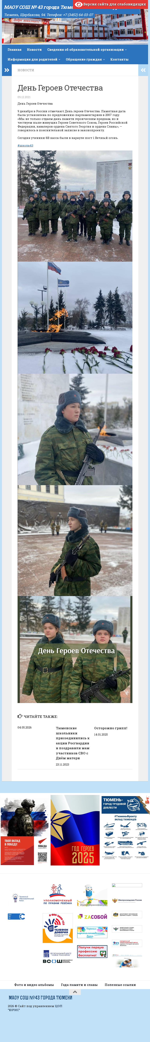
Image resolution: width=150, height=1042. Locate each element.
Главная (14, 49)
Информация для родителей (32, 59)
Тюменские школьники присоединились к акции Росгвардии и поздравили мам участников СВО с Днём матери (73, 743)
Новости (34, 49)
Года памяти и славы (79, 985)
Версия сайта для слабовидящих (114, 4)
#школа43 (25, 145)
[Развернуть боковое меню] (7, 70)
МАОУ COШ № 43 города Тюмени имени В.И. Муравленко (71, 7)
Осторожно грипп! (110, 728)
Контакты (119, 59)
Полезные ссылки (120, 985)
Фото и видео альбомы (34, 985)
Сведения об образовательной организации (85, 49)
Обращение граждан (84, 59)
